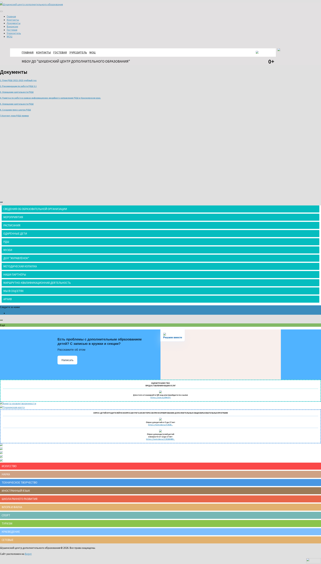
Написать (67, 360)
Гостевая (12, 29)
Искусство (9, 466)
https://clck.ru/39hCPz (160, 397)
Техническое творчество (19, 482)
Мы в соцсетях (13, 291)
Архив (7, 299)
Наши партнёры (14, 274)
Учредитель (14, 33)
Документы (13, 23)
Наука (6, 474)
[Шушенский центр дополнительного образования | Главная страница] (31, 4)
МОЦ (9, 36)
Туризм (7, 523)
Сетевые (7, 540)
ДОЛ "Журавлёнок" (16, 258)
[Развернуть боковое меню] (1, 202)
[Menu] (1, 11)
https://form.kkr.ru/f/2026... (160, 424)
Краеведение (11, 532)
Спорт (6, 515)
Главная (11, 16)
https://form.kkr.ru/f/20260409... (160, 439)
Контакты (13, 19)
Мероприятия (13, 217)
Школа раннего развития (19, 499)
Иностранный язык (16, 491)
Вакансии (12, 26)
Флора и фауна (12, 507)
